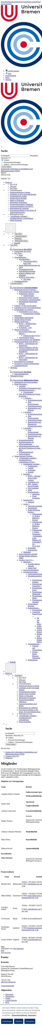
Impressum (9, 994)
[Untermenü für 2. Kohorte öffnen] (32, 412)
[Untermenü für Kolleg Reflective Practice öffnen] (34, 512)
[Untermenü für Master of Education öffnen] (29, 330)
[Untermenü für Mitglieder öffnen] (31, 562)
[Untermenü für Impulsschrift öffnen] (33, 500)
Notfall (7, 998)
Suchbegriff (5, 156)
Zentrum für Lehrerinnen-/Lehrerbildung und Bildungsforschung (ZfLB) (17, 170)
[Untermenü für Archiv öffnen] (29, 504)
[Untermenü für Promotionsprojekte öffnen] (29, 578)
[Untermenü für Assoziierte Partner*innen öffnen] (33, 616)
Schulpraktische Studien (18, 196)
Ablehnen (18, 1021)
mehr (2, 947)
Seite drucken (6, 953)
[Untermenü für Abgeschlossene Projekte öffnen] (33, 456)
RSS (2, 951)
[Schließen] (11, 286)
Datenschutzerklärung (19, 1015)
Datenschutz (9, 996)
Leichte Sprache (11, 1000)
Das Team (13, 188)
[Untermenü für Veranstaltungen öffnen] (40, 644)
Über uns (13, 186)
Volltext (6, 160)
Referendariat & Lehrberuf (19, 208)
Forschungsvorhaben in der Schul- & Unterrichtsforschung (23, 211)
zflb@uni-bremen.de (8, 982)
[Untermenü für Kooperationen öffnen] (39, 492)
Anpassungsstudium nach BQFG (21, 206)
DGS (7, 1002)
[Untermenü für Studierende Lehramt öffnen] (34, 294)
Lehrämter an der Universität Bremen (23, 194)
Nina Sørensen (18, 949)
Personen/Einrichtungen (12, 162)
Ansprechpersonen (7, 986)
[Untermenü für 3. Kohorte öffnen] (32, 428)
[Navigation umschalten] (2, 146)
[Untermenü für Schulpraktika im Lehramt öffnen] (33, 310)
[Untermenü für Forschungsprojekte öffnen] (38, 572)
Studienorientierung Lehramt (20, 192)
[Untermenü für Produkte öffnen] (30, 474)
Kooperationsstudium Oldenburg (21, 204)
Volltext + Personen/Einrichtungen (15, 165)
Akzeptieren (30, 1021)
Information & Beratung (18, 202)
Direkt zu (8, 182)
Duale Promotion (16, 220)
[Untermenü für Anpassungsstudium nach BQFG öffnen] (39, 342)
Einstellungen (7, 1021)
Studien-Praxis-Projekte (18, 198)
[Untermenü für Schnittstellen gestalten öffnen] (40, 464)
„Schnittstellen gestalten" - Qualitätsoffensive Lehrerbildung (21, 217)
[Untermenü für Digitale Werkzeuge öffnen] (29, 322)
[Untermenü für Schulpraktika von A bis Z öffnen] (38, 312)
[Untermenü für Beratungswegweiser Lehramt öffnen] (36, 290)
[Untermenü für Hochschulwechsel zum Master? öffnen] (25, 334)
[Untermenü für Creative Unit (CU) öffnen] (33, 560)
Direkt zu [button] (8, 673)
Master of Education (17, 200)
